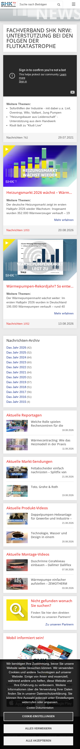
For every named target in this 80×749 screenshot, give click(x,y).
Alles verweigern (38, 728)
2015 (22, 401)
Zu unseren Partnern (59, 624)
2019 (22, 382)
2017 (22, 392)
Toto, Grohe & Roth (44, 487)
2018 (22, 387)
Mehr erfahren (64, 220)
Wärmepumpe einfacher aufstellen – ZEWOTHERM (49, 581)
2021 (22, 372)
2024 (22, 357)
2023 (22, 362)
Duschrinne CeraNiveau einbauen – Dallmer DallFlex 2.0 (51, 565)
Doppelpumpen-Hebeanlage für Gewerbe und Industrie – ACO (51, 518)
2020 (22, 377)
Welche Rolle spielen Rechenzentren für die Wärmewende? (47, 425)
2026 (22, 347)
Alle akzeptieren (38, 740)
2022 (22, 367)
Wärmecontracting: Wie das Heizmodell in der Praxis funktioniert (50, 444)
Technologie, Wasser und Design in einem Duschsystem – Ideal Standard (49, 539)
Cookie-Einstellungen (38, 716)
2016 (22, 397)
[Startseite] (8, 4)
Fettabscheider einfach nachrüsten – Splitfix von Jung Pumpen (49, 472)
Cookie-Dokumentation (40, 707)
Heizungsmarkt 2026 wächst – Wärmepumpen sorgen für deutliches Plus (40, 192)
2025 (22, 352)
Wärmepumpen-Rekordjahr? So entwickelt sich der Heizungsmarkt (40, 286)
